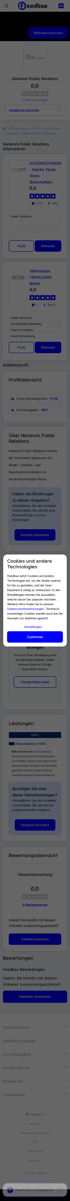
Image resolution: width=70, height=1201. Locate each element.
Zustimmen (35, 637)
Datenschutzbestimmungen (25, 609)
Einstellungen (33, 627)
